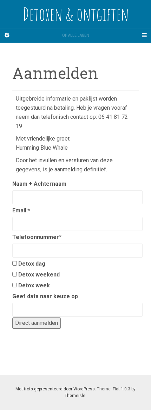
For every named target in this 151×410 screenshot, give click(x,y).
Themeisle (75, 395)
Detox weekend (39, 274)
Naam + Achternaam (39, 183)
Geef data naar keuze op (45, 296)
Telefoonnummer (36, 237)
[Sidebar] (7, 35)
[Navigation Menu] (144, 35)
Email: (21, 210)
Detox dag (31, 263)
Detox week (34, 285)
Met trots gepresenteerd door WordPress (55, 389)
